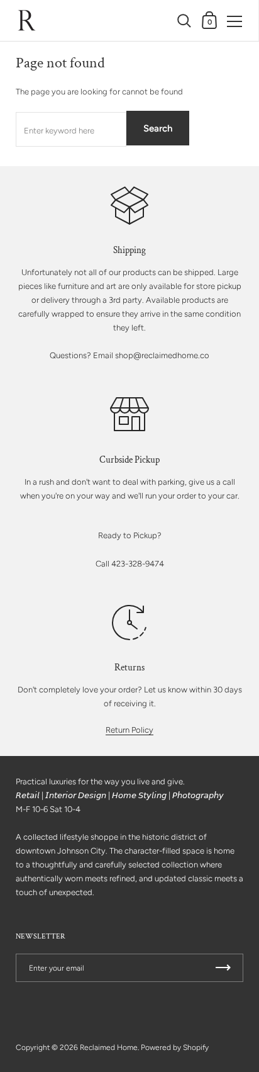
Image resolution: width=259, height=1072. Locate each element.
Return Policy (129, 730)
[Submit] (223, 968)
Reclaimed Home (109, 1047)
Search (157, 128)
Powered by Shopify (175, 1047)
